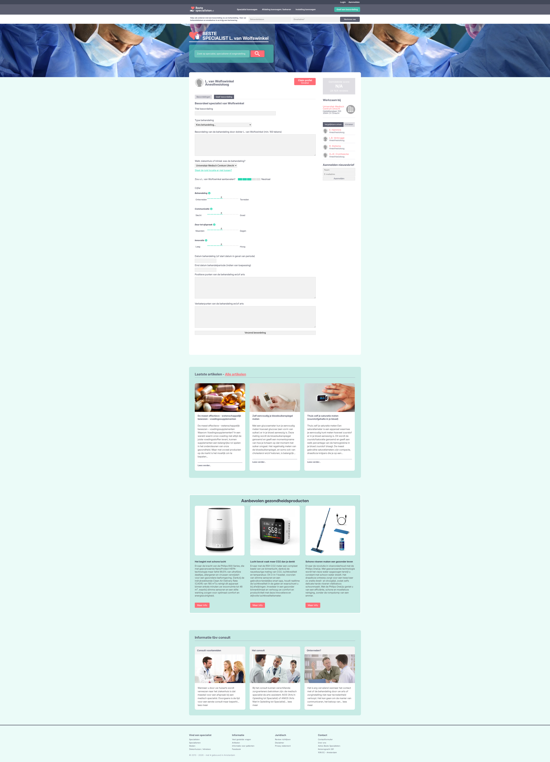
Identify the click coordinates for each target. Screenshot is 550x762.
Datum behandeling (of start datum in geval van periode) (225, 256)
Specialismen (195, 743)
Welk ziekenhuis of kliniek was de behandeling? (220, 161)
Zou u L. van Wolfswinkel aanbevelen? (215, 179)
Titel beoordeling (204, 109)
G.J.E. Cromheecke (339, 154)
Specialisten (194, 739)
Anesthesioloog (217, 84)
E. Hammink (335, 129)
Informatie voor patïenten (243, 746)
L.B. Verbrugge (336, 137)
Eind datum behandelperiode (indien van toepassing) (223, 265)
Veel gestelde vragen (241, 739)
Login (343, 2)
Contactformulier (325, 739)
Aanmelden (354, 2)
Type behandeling (204, 120)
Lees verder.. (204, 465)
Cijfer (198, 188)
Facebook (236, 749)
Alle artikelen (235, 374)
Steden (192, 746)
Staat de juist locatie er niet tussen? (213, 170)
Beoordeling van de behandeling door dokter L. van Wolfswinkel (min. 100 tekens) (238, 132)
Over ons (322, 743)
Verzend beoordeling (255, 332)
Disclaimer (279, 743)
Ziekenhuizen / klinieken (200, 749)
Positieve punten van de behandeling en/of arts (220, 274)
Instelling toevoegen (306, 9)
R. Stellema (335, 146)
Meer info (202, 605)
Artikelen (236, 743)
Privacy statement (283, 746)
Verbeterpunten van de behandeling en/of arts (219, 303)
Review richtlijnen (283, 739)
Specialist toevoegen (247, 9)
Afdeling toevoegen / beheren (276, 9)
